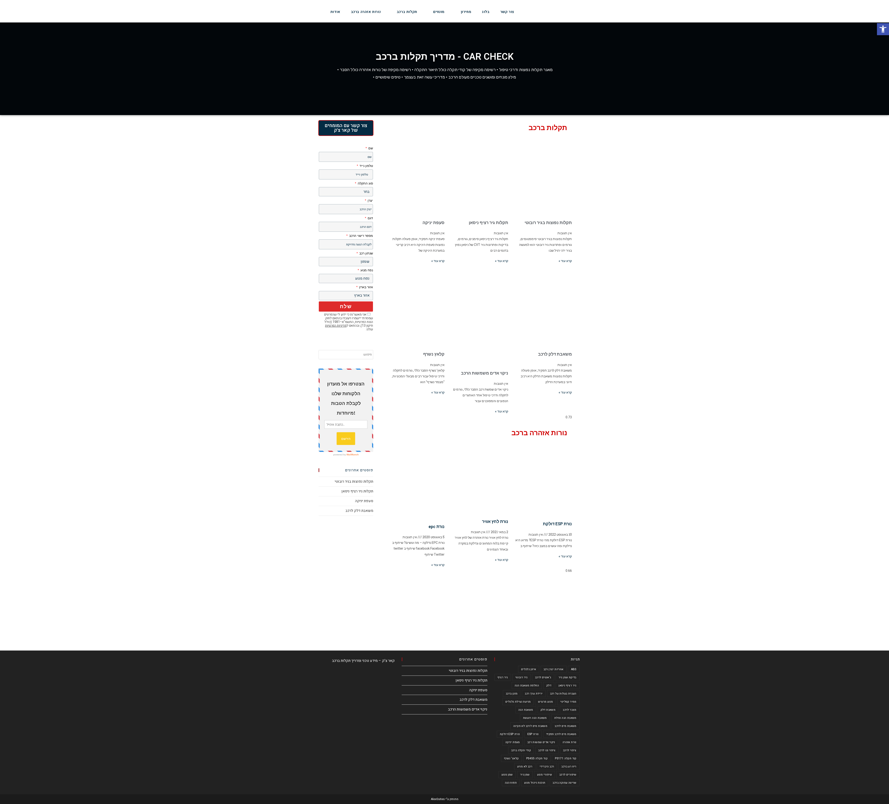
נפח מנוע (366, 270)
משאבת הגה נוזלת (565, 718)
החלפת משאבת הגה (527, 685)
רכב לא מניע (524, 766)
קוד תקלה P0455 (537, 758)
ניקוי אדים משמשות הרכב (484, 373)
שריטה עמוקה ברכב (564, 783)
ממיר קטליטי (568, 702)
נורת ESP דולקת (557, 523)
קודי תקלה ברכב (521, 750)
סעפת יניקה (433, 222)
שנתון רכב (365, 253)
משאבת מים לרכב (565, 726)
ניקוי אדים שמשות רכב (541, 742)
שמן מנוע (507, 775)
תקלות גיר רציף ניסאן (488, 222)
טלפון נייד (366, 166)
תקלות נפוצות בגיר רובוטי (548, 222)
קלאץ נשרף (433, 354)
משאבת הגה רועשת (535, 718)
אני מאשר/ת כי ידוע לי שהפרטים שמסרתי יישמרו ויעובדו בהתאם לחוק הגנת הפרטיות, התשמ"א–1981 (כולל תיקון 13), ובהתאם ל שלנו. (348, 322)
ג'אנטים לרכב (543, 677)
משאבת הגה (525, 710)
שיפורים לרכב (567, 775)
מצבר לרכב (569, 710)
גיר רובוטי (521, 677)
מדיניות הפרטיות (336, 325)
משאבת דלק (548, 710)
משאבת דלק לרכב (555, 354)
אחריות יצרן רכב (553, 669)
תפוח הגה (511, 783)
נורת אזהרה (569, 742)
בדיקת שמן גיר (567, 677)
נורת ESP (533, 734)
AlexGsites (438, 799)
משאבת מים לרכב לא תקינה (530, 726)
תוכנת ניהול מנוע (534, 783)
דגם (370, 218)
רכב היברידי (547, 766)
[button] (883, 29)
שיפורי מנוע (544, 775)
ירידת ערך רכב (533, 693)
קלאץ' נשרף (511, 758)
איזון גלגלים (528, 669)
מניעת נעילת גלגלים (518, 702)
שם (370, 148)
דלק (548, 685)
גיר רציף (503, 677)
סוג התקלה (365, 183)
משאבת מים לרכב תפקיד (561, 734)
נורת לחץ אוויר (495, 521)
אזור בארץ (365, 287)
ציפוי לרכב (569, 750)
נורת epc (436, 526)
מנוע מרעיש (545, 702)
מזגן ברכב (512, 693)
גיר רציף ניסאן (567, 685)
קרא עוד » (565, 261)
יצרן (370, 200)
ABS (573, 669)
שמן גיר (525, 775)
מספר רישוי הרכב (360, 236)
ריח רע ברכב (568, 766)
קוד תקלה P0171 (565, 758)
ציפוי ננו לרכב (547, 750)
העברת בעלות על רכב (563, 693)
